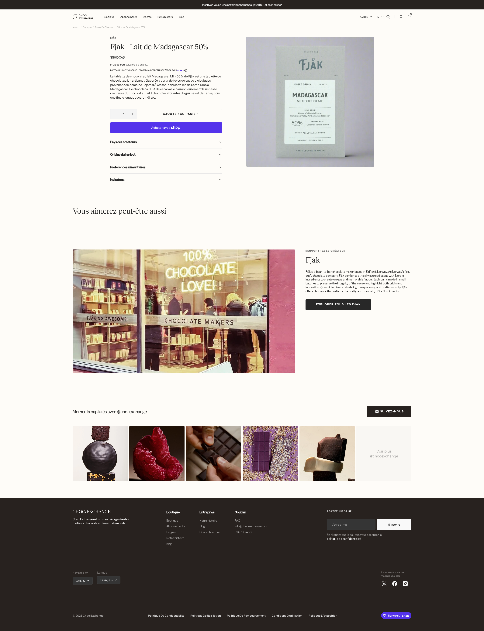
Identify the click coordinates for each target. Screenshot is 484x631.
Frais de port (117, 64)
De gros (171, 532)
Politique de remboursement (246, 615)
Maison (76, 27)
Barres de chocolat (104, 27)
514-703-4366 (244, 532)
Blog (169, 544)
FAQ (237, 520)
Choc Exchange (93, 615)
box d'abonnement (238, 5)
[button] (388, 16)
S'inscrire (394, 524)
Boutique (87, 27)
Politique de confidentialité (166, 615)
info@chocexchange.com (251, 526)
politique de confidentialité (344, 539)
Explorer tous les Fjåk (338, 304)
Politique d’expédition (323, 615)
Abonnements (175, 526)
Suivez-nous (392, 411)
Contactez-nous (209, 532)
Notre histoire (175, 538)
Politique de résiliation (205, 615)
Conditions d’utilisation (287, 615)
